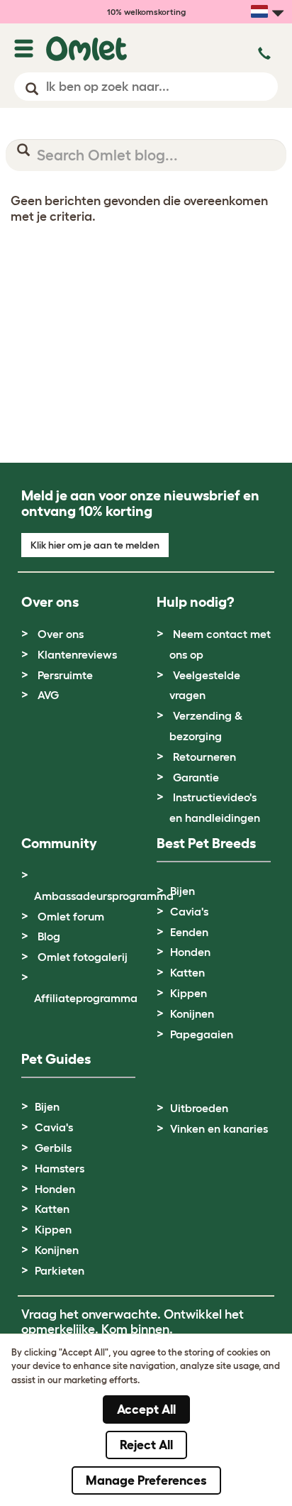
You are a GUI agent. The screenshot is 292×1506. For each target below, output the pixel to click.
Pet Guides (56, 1059)
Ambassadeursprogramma (104, 895)
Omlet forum (71, 916)
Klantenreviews (77, 654)
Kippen (188, 992)
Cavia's (189, 911)
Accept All (146, 1409)
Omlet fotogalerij (83, 956)
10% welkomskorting (146, 11)
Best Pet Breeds (206, 843)
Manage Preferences (146, 1480)
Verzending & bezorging (205, 725)
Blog (49, 936)
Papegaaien (201, 1034)
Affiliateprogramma (85, 997)
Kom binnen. (137, 1329)
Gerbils (53, 1147)
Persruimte (65, 675)
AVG (48, 694)
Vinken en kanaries (219, 1128)
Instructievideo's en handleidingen (214, 807)
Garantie (196, 777)
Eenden (189, 931)
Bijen (182, 890)
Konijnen (192, 1013)
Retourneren (204, 756)
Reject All (146, 1445)
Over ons (61, 633)
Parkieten (59, 1270)
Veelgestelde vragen (204, 685)
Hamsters (59, 1168)
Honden (190, 951)
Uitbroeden (199, 1107)
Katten (187, 972)
